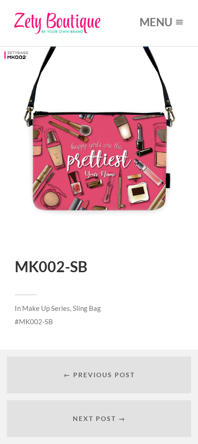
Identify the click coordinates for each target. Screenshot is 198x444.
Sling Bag (87, 308)
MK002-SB (36, 321)
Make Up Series (46, 308)
